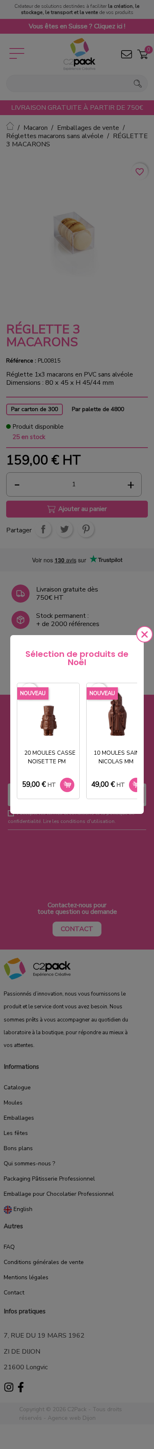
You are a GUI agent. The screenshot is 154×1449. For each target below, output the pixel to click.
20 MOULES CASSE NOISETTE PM (50, 757)
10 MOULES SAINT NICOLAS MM (119, 757)
